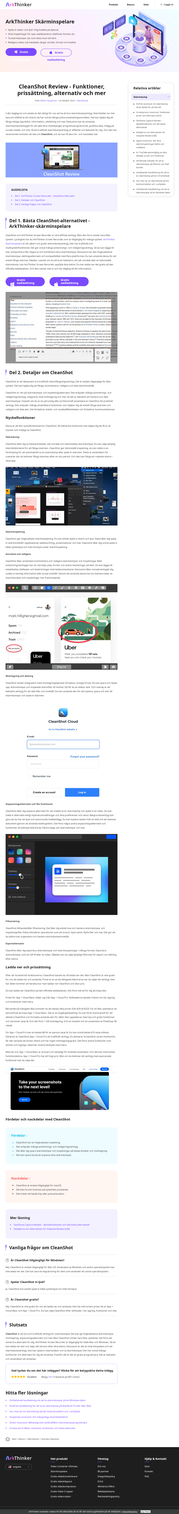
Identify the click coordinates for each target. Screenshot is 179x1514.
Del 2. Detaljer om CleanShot (30, 200)
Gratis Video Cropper (62, 1491)
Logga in (168, 4)
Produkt (113, 4)
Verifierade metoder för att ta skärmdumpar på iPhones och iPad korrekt (152, 164)
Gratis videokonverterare (64, 1476)
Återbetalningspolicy (108, 1496)
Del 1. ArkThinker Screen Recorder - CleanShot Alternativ (45, 195)
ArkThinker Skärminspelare (40, 21)
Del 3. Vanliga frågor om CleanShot (33, 204)
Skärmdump (82, 100)
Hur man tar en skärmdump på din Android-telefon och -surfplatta (45, 1411)
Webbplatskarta (106, 1491)
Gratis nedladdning (21, 53)
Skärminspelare (59, 1471)
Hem (14, 1439)
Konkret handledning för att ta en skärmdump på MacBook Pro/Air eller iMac (50, 1405)
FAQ (147, 1476)
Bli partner (103, 1471)
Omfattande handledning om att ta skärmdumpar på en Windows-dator (48, 1400)
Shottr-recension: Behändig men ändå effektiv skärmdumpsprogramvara (48, 1422)
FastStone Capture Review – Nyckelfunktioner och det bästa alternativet (52, 1224)
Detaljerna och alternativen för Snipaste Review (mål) (42, 1228)
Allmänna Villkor (106, 1486)
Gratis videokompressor (63, 1486)
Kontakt (149, 1471)
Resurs (131, 4)
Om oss (102, 1466)
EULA (100, 1481)
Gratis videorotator (61, 1496)
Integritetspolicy (106, 1476)
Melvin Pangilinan (48, 100)
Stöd (146, 4)
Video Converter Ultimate (64, 1466)
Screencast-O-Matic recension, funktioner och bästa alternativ (42, 1428)
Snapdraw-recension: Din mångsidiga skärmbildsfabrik (39, 1417)
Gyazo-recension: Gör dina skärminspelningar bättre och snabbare (150, 144)
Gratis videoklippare (61, 1481)
